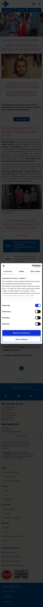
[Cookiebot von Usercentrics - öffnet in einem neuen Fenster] (32, 266)
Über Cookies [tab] (35, 271)
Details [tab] (21, 271)
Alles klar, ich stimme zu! (21, 333)
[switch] (38, 311)
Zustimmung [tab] (7, 271)
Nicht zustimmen (21, 339)
